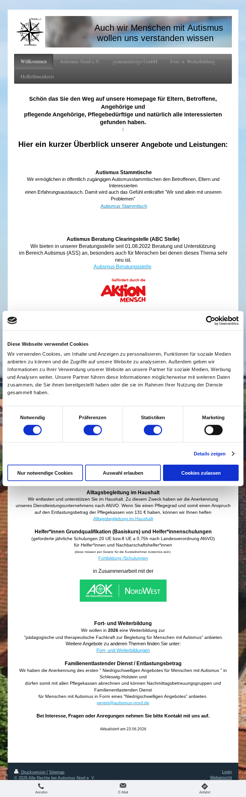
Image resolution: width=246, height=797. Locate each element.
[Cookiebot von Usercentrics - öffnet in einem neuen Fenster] (211, 320)
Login (227, 771)
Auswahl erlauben (123, 473)
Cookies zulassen (201, 473)
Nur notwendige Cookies (45, 473)
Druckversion (33, 772)
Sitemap (56, 772)
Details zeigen (210, 453)
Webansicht (221, 777)
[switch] (93, 430)
